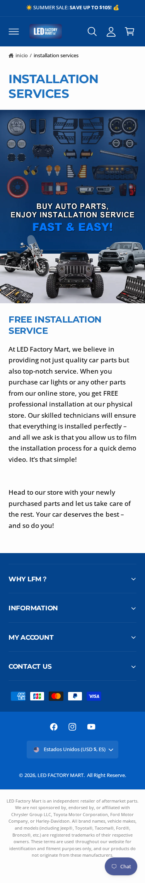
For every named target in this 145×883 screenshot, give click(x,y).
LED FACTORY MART (61, 775)
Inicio (21, 55)
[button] (13, 31)
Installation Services (56, 55)
